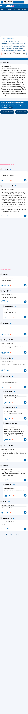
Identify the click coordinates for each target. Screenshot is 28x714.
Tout (2, 9)
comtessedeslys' (7, 186)
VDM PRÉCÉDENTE (7, 112)
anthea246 (8, 306)
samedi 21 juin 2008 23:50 (7, 173)
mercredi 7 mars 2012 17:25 (10, 411)
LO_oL (4, 169)
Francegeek (8, 407)
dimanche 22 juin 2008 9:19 (8, 521)
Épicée (14, 9)
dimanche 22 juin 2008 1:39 (7, 469)
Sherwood (5, 358)
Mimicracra (6, 518)
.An (4, 501)
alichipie (7, 484)
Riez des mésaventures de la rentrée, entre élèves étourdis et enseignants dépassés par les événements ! (13, 105)
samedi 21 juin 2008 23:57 (7, 380)
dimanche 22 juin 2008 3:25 (8, 505)
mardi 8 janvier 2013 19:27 (9, 427)
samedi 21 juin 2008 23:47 (7, 278)
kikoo (4, 323)
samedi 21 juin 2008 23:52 (7, 343)
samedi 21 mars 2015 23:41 (9, 488)
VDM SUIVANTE (21, 112)
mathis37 (7, 391)
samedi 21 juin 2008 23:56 (7, 361)
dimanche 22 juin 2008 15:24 (8, 189)
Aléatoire (8, 9)
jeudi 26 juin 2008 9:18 (6, 66)
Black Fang (5, 376)
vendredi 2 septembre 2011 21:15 (11, 395)
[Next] (21, 534)
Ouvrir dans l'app (18, 2)
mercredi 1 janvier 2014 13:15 (10, 310)
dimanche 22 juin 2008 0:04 (8, 449)
